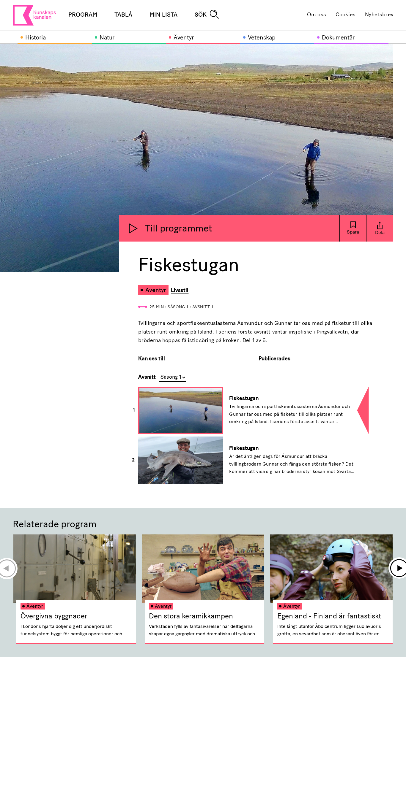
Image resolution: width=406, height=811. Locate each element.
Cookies (345, 15)
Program (82, 15)
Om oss (316, 15)
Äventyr (184, 38)
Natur (107, 38)
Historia (35, 38)
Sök (201, 15)
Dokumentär (338, 38)
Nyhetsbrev (379, 15)
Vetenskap (262, 38)
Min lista (163, 15)
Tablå (123, 15)
